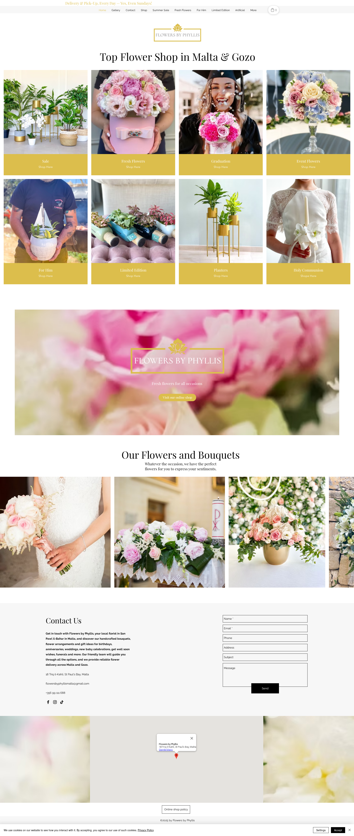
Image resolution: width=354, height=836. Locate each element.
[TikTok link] (61, 702)
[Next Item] (348, 532)
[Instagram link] (55, 702)
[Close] (349, 830)
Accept (338, 830)
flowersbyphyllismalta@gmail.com (67, 683)
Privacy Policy (146, 830)
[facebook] (48, 702)
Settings (321, 830)
